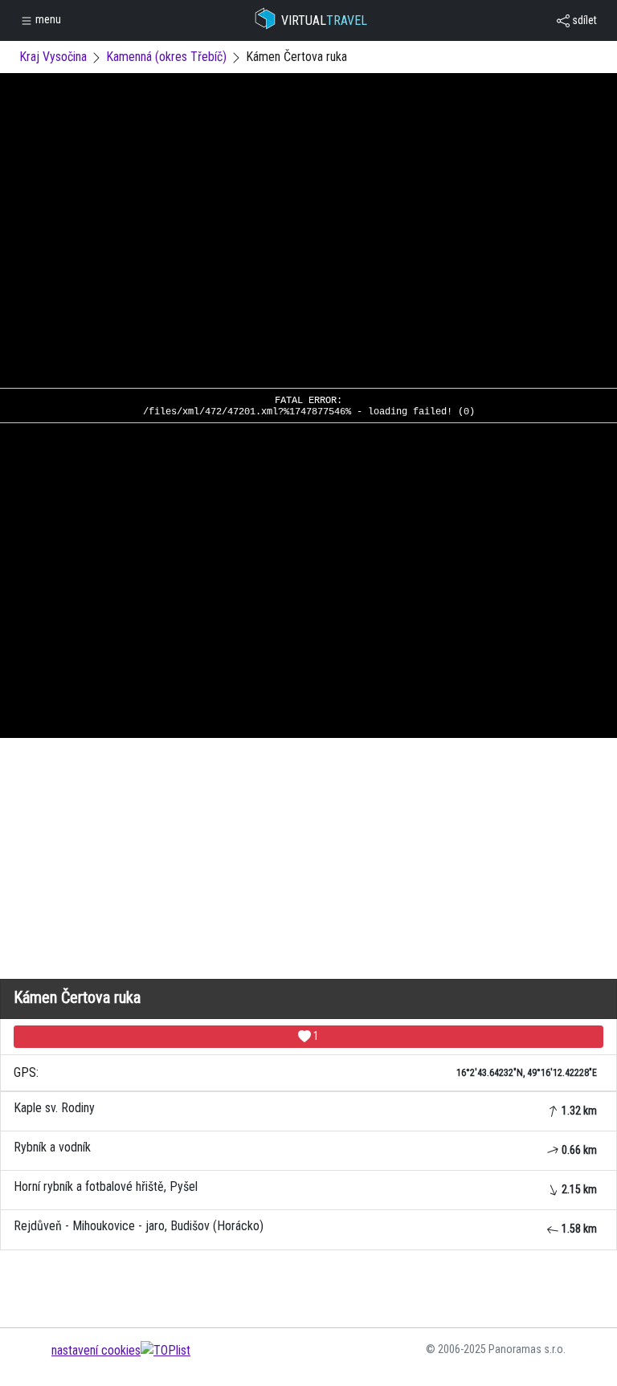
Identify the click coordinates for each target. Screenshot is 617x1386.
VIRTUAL (324, 20)
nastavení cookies (96, 1350)
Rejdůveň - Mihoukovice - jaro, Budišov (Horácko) (305, 1226)
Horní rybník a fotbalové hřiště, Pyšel (305, 1187)
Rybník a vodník (305, 1147)
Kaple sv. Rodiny (305, 1108)
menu (47, 19)
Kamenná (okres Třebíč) (166, 56)
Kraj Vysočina (53, 56)
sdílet (583, 20)
